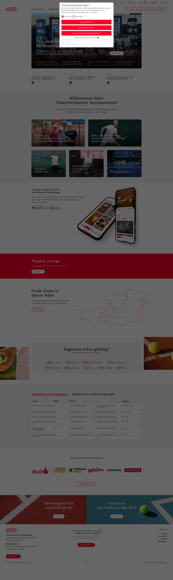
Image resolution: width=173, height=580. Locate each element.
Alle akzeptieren (86, 22)
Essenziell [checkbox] (67, 16)
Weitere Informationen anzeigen (85, 38)
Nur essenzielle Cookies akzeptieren (86, 33)
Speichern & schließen (86, 27)
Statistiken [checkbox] (79, 16)
